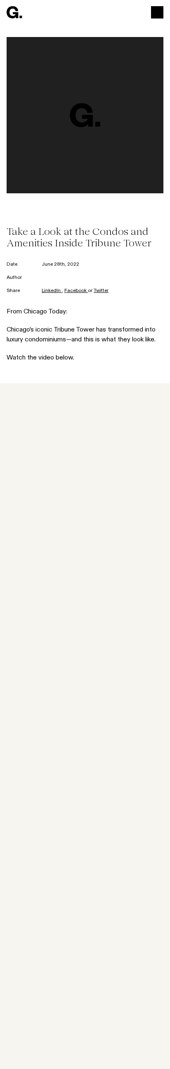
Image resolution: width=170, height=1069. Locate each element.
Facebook (76, 290)
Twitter (101, 290)
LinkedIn (52, 290)
